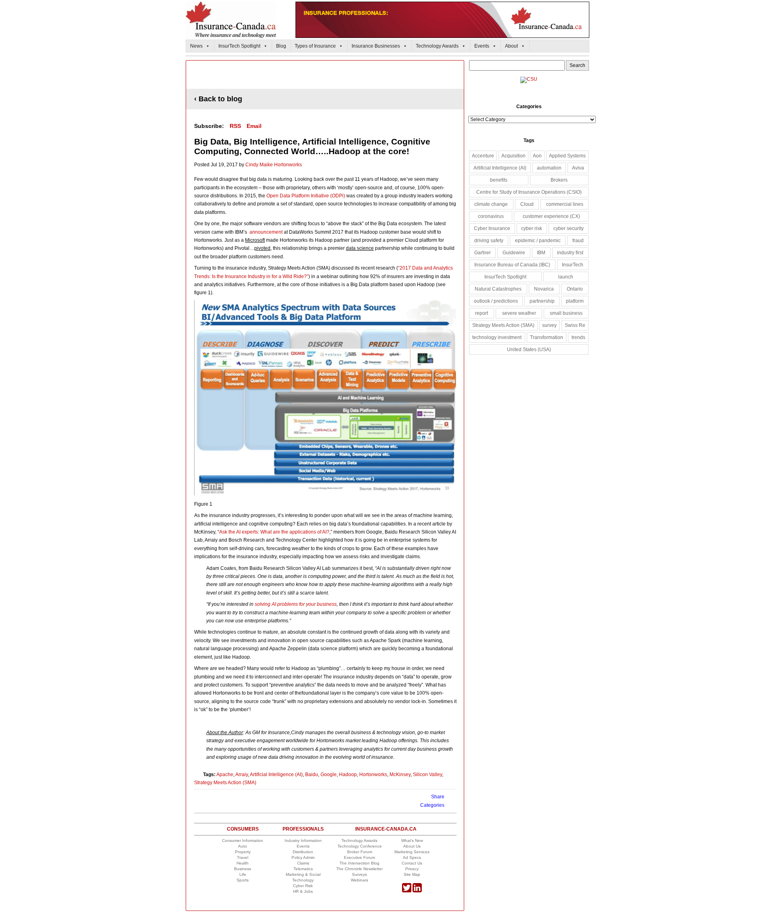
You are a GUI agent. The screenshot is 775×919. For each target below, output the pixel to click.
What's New (412, 840)
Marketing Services (411, 852)
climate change (491, 204)
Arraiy (241, 774)
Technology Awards (437, 46)
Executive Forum (359, 857)
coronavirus (491, 216)
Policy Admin (303, 857)
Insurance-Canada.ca (386, 829)
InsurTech (572, 265)
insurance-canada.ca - (325, 75)
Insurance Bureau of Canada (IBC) (512, 265)
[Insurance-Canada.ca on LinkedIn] (417, 891)
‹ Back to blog (218, 99)
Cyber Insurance (492, 228)
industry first (570, 252)
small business (566, 313)
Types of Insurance (315, 46)
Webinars (359, 880)
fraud (578, 240)
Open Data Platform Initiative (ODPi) (305, 196)
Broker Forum (359, 852)
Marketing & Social (303, 874)
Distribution (303, 852)
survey (549, 325)
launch (565, 277)
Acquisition (513, 156)
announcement (266, 232)
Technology (303, 880)
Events (481, 46)
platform (575, 301)
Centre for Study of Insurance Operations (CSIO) (529, 192)
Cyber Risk (303, 885)
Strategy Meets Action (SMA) (225, 782)
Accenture (483, 156)
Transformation (546, 337)
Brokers (559, 180)
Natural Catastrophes (498, 289)
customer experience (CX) (551, 216)
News (196, 46)
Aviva (578, 168)
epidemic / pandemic (538, 240)
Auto (242, 846)
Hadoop (348, 774)
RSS (235, 126)
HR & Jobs (303, 891)
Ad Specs (412, 857)
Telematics (303, 869)
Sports (243, 880)
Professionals (303, 829)
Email (254, 126)
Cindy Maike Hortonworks (273, 164)
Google (328, 774)
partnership (542, 301)
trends (578, 337)
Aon (537, 156)
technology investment (497, 337)
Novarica (544, 289)
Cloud (527, 204)
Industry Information (303, 840)
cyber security (568, 228)
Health (243, 863)
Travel (242, 857)
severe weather (519, 313)
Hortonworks (373, 774)
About (511, 46)
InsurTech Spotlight (239, 46)
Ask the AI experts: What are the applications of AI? (274, 532)
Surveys (359, 874)
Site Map (412, 874)
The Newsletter (359, 869)
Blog (281, 46)
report (481, 313)
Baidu (311, 774)
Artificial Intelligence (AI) (276, 774)
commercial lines (564, 204)
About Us (412, 846)
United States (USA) (529, 349)
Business (242, 869)
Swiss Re (575, 325)
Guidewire (514, 252)
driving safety (488, 240)
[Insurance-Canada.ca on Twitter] (406, 891)
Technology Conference (359, 846)
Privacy (412, 869)
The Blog (359, 863)
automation (549, 168)
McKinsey (400, 774)
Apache (224, 774)
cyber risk (531, 228)
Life (242, 874)
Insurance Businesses (376, 46)
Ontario (575, 289)
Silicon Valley (427, 774)
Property (243, 852)
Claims (303, 863)
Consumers (243, 829)
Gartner (482, 252)
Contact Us (412, 863)
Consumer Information (242, 840)
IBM (541, 252)
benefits (498, 180)
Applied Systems (567, 156)
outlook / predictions (496, 301)
